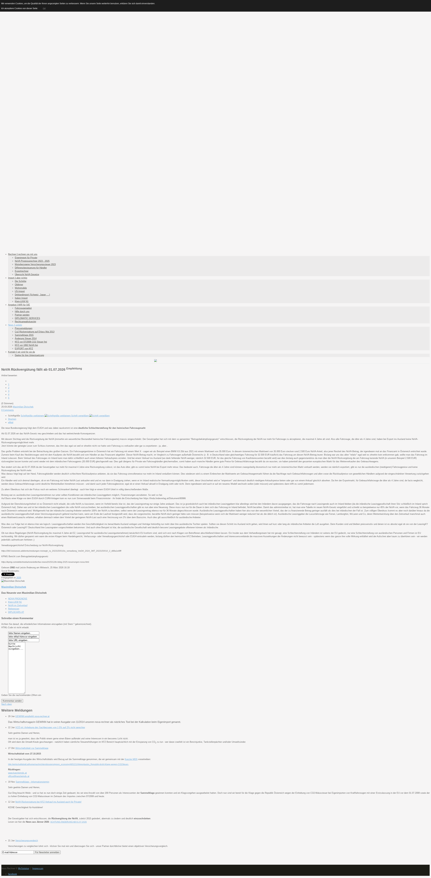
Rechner (22, 254)
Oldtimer (19, 284)
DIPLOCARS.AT (16, 612)
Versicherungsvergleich (26, 840)
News (15, 325)
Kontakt (21, 352)
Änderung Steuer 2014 (26, 338)
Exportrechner (21, 271)
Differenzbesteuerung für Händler (31, 267)
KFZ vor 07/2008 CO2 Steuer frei (31, 342)
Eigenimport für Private (26, 257)
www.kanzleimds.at (17, 773)
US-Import (20, 291)
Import (17, 278)
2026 (18, 577)
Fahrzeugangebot (23, 308)
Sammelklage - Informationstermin (32, 782)
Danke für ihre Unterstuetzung (29, 355)
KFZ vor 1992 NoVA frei (26, 345)
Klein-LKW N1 (21, 301)
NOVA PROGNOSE (17, 598)
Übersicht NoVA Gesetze (27, 274)
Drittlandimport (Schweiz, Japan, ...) (32, 294)
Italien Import (21, 298)
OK (44, 8)
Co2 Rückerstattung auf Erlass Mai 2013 (34, 331)
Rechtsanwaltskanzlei (25, 321)
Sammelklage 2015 (24, 335)
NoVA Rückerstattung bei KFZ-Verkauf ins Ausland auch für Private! (48, 802)
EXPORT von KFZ (24, 348)
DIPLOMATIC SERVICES (27, 318)
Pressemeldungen (23, 328)
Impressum (37, 868)
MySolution (23, 868)
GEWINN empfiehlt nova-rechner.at (32, 716)
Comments (7, 410)
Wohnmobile (21, 288)
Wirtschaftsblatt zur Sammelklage (31, 748)
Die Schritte (20, 281)
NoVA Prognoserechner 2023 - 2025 (32, 261)
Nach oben (6, 704)
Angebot (19, 304)
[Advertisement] (215, 24)
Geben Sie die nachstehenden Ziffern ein (21, 695)
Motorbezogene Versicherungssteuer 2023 (35, 264)
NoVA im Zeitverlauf (17, 605)
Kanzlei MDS (131, 759)
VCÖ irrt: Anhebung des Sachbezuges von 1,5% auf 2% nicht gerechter (50, 727)
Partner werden (22, 315)
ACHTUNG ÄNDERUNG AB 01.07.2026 (68, 822)
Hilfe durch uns (22, 311)
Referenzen (13, 608)
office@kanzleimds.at (18, 776)
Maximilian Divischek (23, 407)
